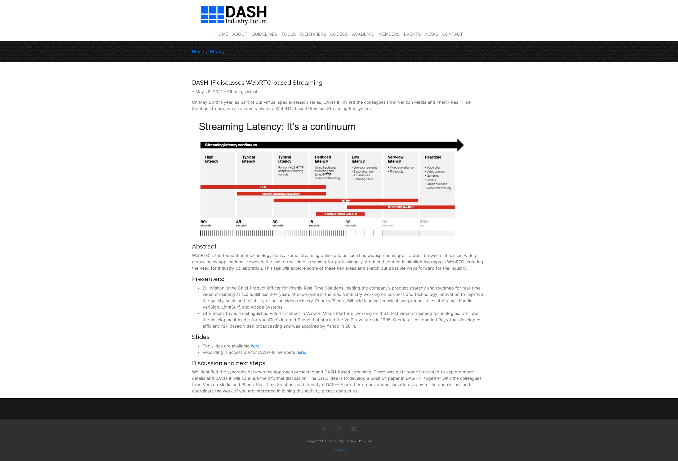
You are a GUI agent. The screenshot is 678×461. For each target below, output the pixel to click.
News (431, 34)
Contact (452, 34)
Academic (363, 34)
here (255, 346)
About (239, 34)
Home (221, 34)
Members (389, 34)
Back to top (339, 450)
